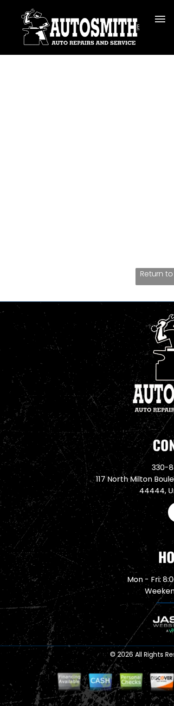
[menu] (160, 19)
